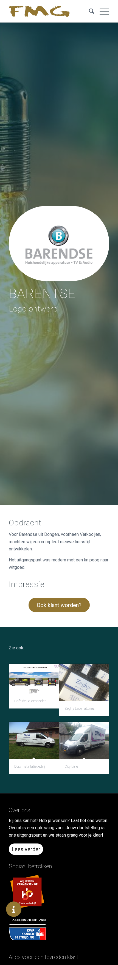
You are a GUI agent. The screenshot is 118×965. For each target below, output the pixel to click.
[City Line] (84, 740)
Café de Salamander (30, 701)
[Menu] (101, 11)
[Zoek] (88, 11)
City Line (71, 766)
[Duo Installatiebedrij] (34, 740)
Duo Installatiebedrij (29, 766)
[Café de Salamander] (34, 679)
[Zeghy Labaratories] (84, 682)
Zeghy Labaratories (79, 708)
